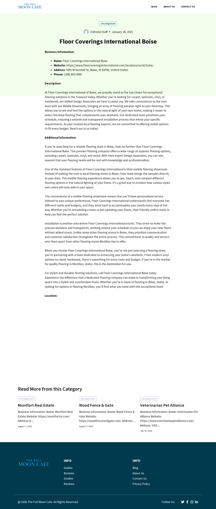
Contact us (188, 6)
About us (169, 6)
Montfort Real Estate (36, 405)
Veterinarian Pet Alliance (162, 405)
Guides (68, 468)
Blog (154, 6)
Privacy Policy (141, 484)
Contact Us (140, 478)
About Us (138, 473)
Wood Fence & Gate (96, 405)
